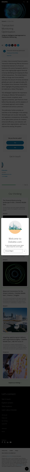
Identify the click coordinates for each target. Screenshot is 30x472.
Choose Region (9, 251)
